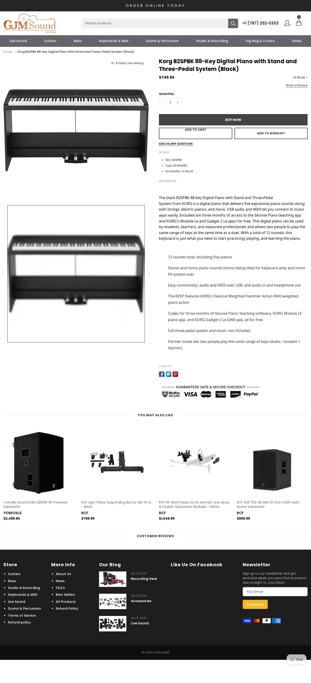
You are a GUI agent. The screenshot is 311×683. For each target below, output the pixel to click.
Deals (296, 41)
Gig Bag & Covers (260, 41)
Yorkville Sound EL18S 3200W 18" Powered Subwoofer (35, 504)
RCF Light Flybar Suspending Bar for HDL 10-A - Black (116, 504)
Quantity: (167, 94)
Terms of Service (22, 615)
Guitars (50, 41)
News (60, 581)
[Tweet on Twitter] (168, 374)
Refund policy (19, 622)
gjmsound (161, 652)
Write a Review (297, 85)
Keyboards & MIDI (113, 41)
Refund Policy (67, 608)
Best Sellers (65, 594)
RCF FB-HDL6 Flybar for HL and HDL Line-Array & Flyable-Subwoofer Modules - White (194, 504)
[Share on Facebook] (161, 374)
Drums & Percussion (162, 41)
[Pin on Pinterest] (175, 374)
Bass (78, 41)
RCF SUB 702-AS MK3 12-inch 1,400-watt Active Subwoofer (268, 504)
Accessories (141, 601)
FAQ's (60, 588)
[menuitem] (18, 41)
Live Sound (18, 41)
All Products (66, 601)
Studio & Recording (212, 41)
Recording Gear (144, 579)
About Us (63, 574)
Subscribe (255, 604)
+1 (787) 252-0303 (261, 23)
